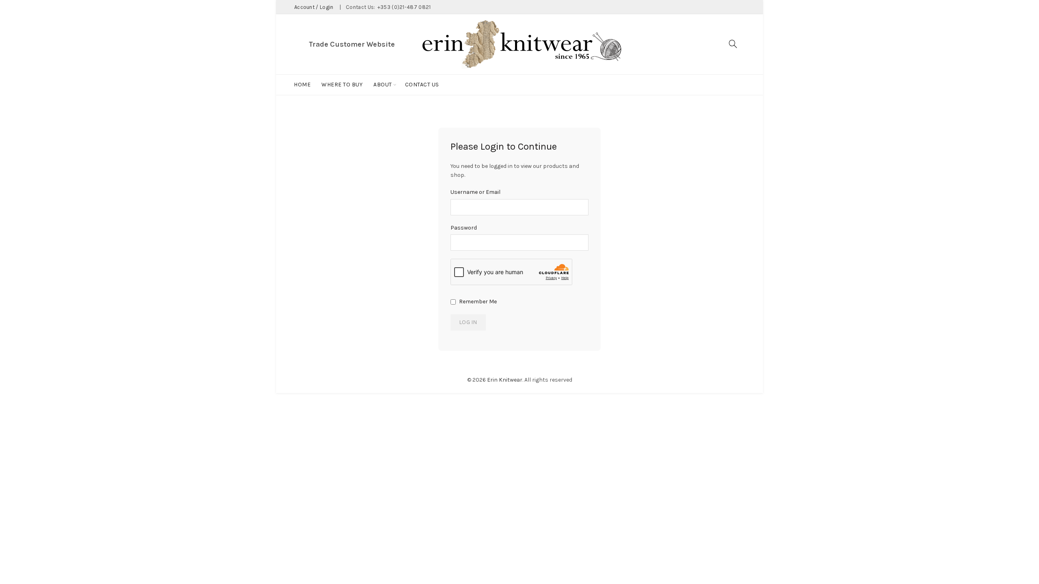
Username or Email (475, 192)
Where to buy (341, 84)
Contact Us (422, 84)
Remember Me (477, 301)
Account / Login (314, 7)
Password (464, 227)
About (382, 84)
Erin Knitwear (504, 379)
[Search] (732, 44)
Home (302, 84)
